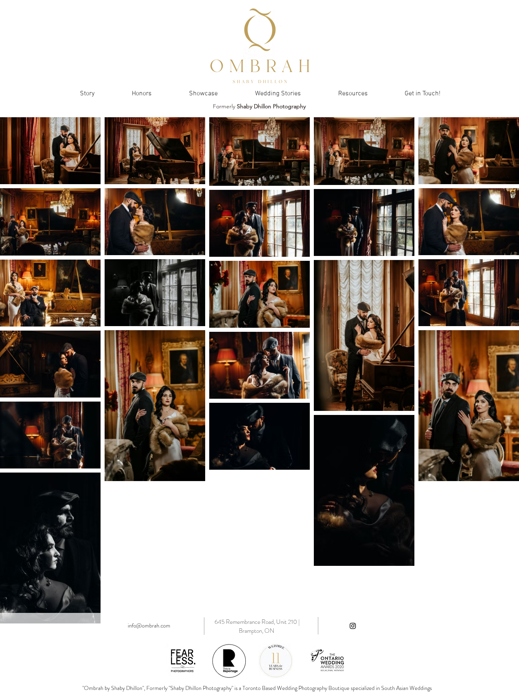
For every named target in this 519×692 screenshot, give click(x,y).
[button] (353, 94)
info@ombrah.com (149, 625)
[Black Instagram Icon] (353, 626)
